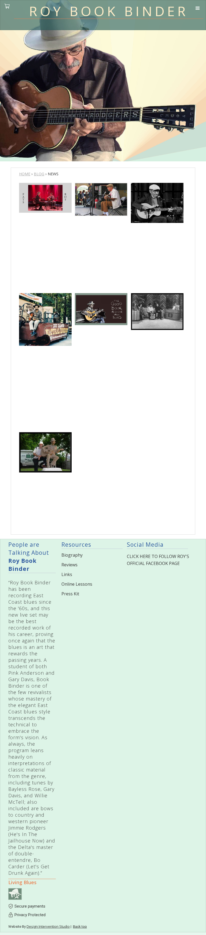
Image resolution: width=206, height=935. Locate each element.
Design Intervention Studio (48, 926)
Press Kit (70, 594)
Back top (80, 927)
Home (24, 173)
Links (66, 574)
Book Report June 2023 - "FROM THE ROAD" (99, 355)
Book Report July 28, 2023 (155, 243)
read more (45, 259)
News (29, 219)
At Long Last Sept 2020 (155, 350)
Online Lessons (76, 584)
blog (39, 173)
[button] (198, 9)
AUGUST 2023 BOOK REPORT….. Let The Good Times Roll (99, 250)
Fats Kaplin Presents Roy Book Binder (43, 238)
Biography (72, 555)
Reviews (69, 565)
